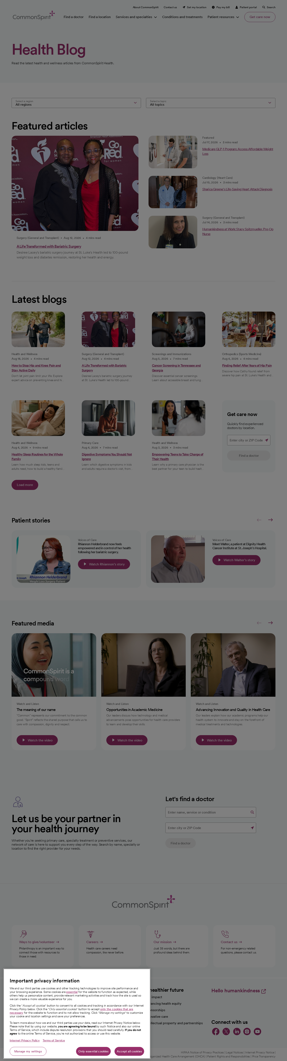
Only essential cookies (93, 1051)
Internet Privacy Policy (25, 1040)
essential (72, 992)
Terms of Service (54, 1040)
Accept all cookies (129, 1051)
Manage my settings (28, 1051)
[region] (76, 1014)
